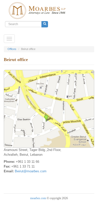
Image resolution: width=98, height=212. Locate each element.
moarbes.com (38, 198)
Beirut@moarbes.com (30, 171)
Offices (12, 48)
